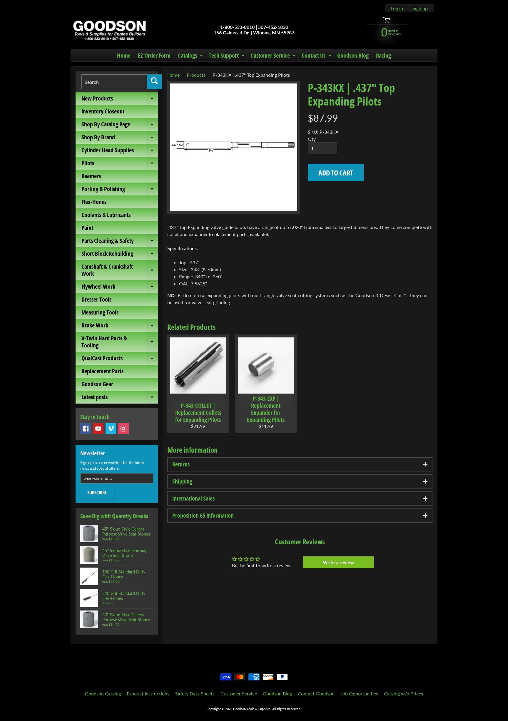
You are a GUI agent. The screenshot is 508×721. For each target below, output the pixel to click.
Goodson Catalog (103, 693)
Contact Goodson (316, 693)
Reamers (91, 176)
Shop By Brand (119, 138)
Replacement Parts (102, 371)
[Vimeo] (111, 428)
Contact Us (317, 56)
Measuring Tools (99, 312)
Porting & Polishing (119, 190)
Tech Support (227, 56)
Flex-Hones (93, 202)
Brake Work (119, 326)
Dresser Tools (96, 299)
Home (124, 55)
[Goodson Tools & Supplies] (109, 29)
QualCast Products (119, 359)
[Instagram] (123, 428)
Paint (87, 228)
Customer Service (273, 56)
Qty (312, 139)
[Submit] (154, 81)
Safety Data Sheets (195, 693)
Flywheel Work (119, 287)
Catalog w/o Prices (403, 693)
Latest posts (119, 398)
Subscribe (97, 492)
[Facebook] (85, 428)
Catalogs (191, 56)
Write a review (338, 562)
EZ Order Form (154, 55)
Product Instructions (148, 693)
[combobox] (114, 81)
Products (196, 75)
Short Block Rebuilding (119, 255)
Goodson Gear (97, 384)
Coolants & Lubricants (106, 215)
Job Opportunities (359, 693)
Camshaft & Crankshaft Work (119, 270)
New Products (119, 99)
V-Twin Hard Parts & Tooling (119, 342)
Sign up (420, 8)
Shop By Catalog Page (119, 125)
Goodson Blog (353, 55)
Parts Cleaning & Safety (119, 242)
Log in (397, 8)
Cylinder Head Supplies (119, 151)
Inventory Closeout (102, 111)
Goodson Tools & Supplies (251, 709)
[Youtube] (98, 428)
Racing (383, 55)
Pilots (119, 164)
